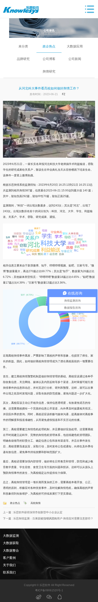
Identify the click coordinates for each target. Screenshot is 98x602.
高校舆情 (36, 503)
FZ (63, 94)
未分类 (23, 46)
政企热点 (49, 46)
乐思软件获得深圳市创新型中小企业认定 (37, 512)
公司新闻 (74, 59)
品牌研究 (23, 59)
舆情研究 (49, 71)
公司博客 (49, 59)
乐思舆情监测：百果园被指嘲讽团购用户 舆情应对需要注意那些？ (53, 518)
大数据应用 (75, 46)
